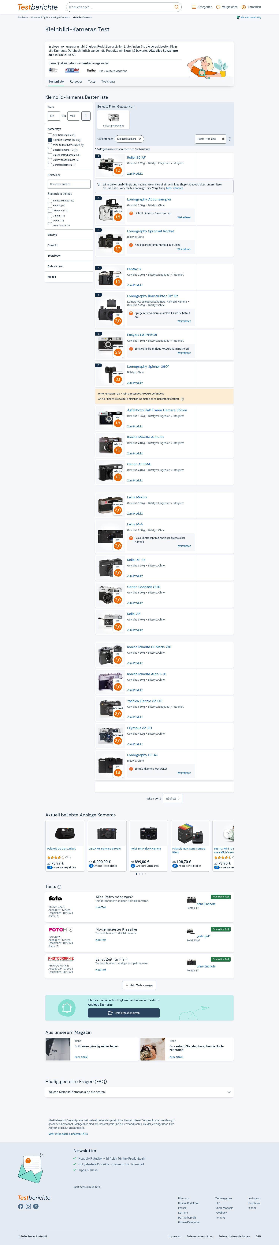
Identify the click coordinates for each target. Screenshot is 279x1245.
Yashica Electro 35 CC (144, 701)
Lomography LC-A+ (142, 755)
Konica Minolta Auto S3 (145, 437)
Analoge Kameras (60, 17)
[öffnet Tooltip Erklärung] (73, 135)
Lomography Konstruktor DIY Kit (152, 296)
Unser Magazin (224, 1207)
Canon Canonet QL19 (143, 587)
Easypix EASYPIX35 (142, 335)
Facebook (254, 1203)
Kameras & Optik (39, 17)
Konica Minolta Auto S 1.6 (146, 674)
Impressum (174, 1236)
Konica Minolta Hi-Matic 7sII (149, 647)
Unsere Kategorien (189, 1222)
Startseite (23, 17)
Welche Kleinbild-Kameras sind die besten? (77, 1092)
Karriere (183, 1212)
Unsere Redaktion (188, 1203)
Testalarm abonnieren (127, 1012)
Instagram (254, 1198)
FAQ (217, 1203)
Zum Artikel (81, 1057)
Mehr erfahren (174, 188)
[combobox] (119, 7)
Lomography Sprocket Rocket (150, 231)
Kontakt (220, 1217)
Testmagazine (223, 1198)
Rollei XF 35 (136, 560)
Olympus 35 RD (139, 728)
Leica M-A (135, 524)
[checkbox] (62, 135)
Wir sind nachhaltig (251, 17)
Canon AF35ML (139, 464)
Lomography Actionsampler (149, 199)
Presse (182, 1207)
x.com (252, 1207)
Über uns (183, 1198)
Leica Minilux (137, 497)
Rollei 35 (134, 614)
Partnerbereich (187, 1217)
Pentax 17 (134, 269)
